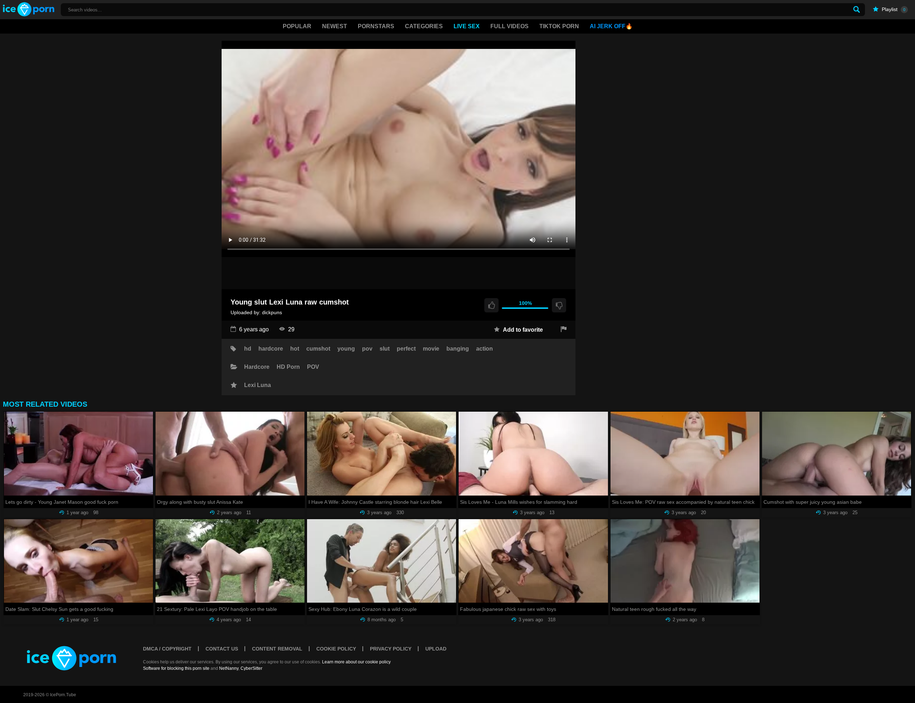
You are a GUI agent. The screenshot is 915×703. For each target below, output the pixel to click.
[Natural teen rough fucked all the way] (685, 561)
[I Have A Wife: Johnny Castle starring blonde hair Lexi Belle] (381, 453)
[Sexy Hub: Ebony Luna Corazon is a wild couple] (381, 561)
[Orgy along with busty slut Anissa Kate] (230, 453)
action (484, 349)
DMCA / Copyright (167, 648)
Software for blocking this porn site (176, 668)
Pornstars (376, 26)
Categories (424, 26)
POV (313, 367)
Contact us (222, 648)
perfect (406, 349)
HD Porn (288, 367)
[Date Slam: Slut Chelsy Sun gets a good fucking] (78, 561)
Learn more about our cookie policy (356, 661)
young (346, 349)
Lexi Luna (257, 385)
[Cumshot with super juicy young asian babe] (836, 453)
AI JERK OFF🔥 (611, 26)
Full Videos (509, 26)
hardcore (270, 349)
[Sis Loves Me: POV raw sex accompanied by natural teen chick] (685, 453)
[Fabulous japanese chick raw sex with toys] (533, 561)
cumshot (318, 349)
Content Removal (277, 648)
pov (367, 349)
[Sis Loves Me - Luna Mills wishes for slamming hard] (533, 453)
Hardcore (256, 367)
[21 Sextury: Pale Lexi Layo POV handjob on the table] (230, 561)
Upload (435, 648)
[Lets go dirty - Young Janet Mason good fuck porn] (78, 453)
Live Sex (467, 26)
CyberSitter (251, 668)
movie (431, 349)
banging (457, 349)
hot (294, 349)
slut (385, 349)
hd (247, 349)
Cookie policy (336, 648)
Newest (334, 26)
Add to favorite (522, 330)
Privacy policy (390, 648)
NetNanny (228, 668)
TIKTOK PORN (559, 26)
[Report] (564, 330)
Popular (297, 26)
